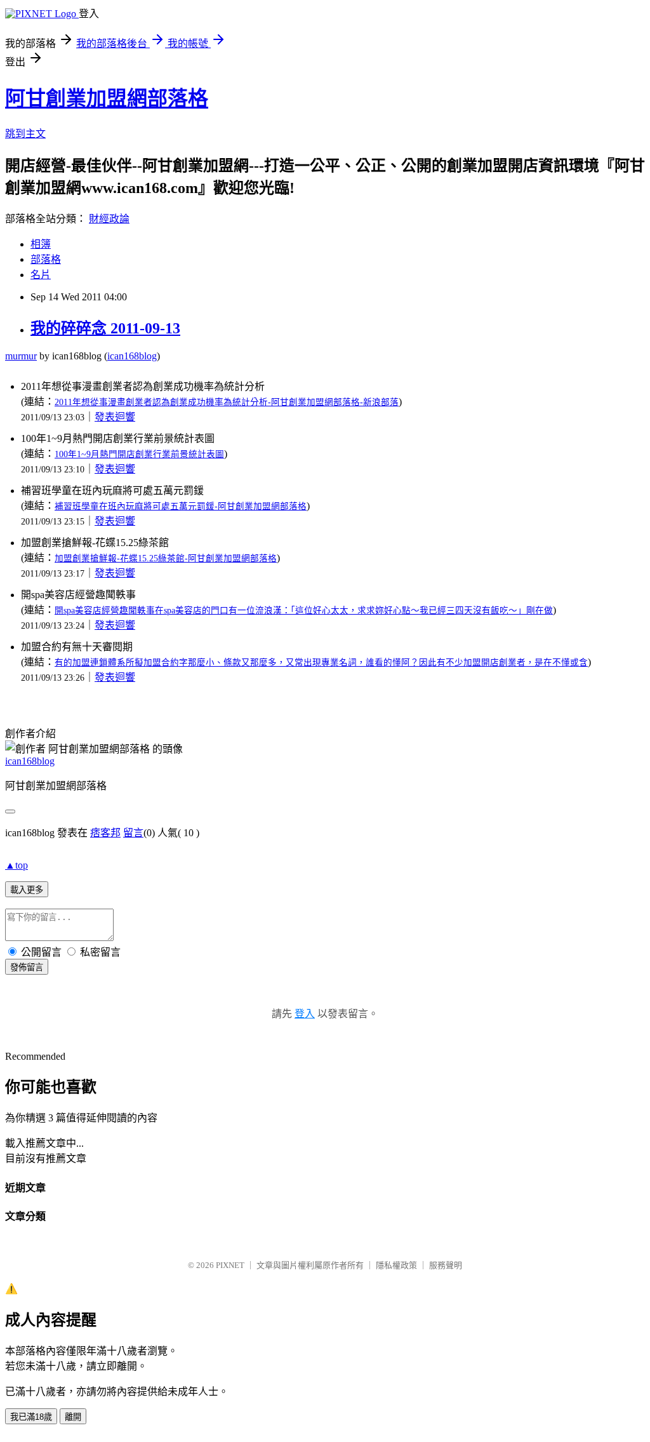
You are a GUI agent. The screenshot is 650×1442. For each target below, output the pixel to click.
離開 (73, 1417)
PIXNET (230, 1265)
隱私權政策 (396, 1265)
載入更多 (26, 890)
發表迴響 (115, 416)
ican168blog (132, 355)
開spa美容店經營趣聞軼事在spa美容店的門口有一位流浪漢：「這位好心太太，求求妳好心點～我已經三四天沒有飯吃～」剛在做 (304, 610)
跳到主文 (25, 133)
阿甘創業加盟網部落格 (106, 98)
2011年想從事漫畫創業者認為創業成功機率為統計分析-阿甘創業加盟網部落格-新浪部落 (227, 402)
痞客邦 (105, 832)
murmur (21, 355)
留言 (133, 832)
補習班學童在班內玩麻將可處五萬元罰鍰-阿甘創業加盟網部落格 (181, 506)
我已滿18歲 (31, 1417)
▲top (16, 865)
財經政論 (109, 218)
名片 (40, 274)
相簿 (40, 244)
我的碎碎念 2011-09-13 (105, 328)
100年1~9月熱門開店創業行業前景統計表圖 (139, 454)
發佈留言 (26, 967)
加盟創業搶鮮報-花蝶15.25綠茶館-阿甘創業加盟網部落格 (166, 558)
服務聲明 (445, 1265)
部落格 (45, 259)
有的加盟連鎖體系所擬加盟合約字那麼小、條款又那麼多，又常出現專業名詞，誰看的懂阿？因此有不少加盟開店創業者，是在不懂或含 (321, 662)
